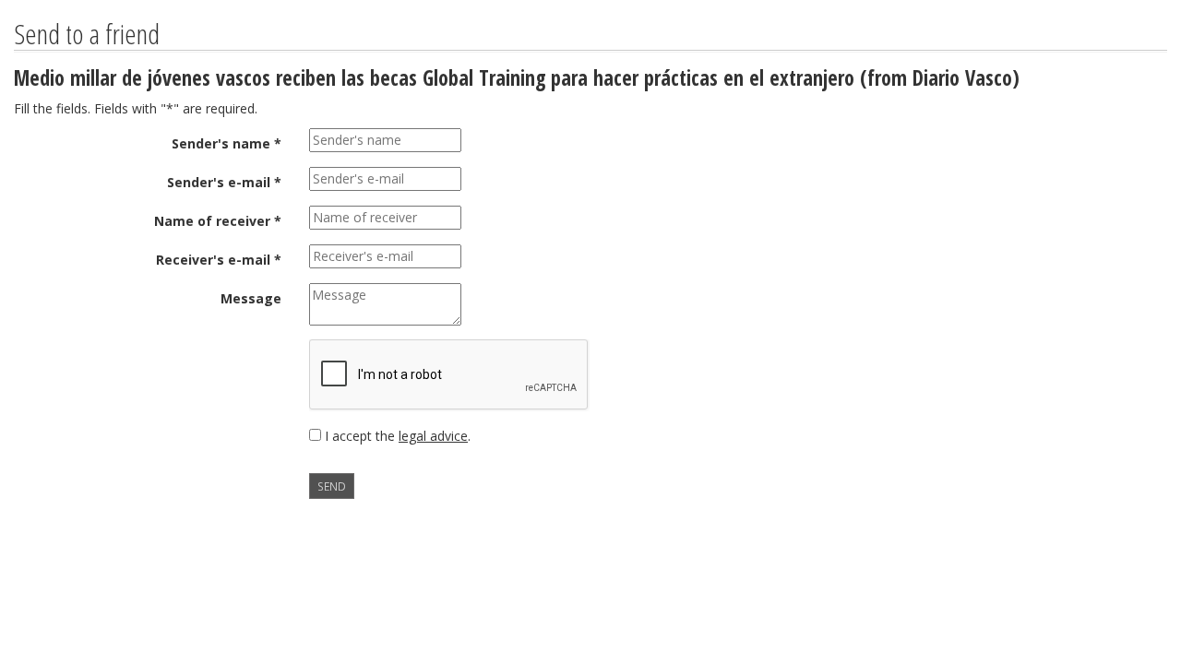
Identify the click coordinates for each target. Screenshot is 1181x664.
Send (331, 486)
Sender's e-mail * (224, 182)
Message (251, 298)
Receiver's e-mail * (218, 259)
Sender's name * (226, 143)
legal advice (433, 436)
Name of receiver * (217, 221)
